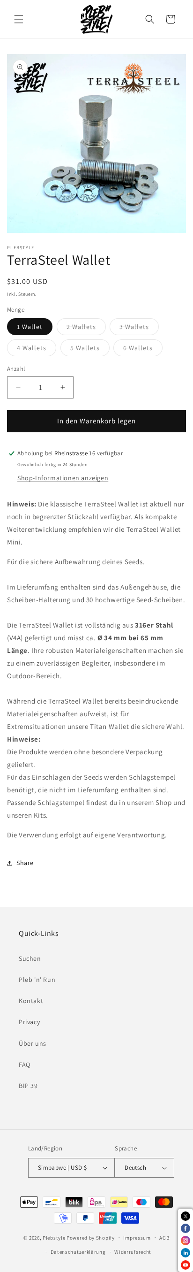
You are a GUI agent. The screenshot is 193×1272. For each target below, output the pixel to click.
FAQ (24, 1064)
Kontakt (31, 1000)
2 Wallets (86, 328)
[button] (18, 19)
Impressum (136, 1237)
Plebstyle (54, 1237)
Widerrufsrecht (132, 1252)
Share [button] (25, 862)
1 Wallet (30, 326)
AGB (164, 1237)
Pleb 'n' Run (37, 979)
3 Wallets (139, 328)
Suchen (30, 958)
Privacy (29, 1022)
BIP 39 (28, 1085)
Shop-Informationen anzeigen (62, 478)
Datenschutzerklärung (78, 1252)
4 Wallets (36, 349)
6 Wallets (143, 349)
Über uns (32, 1043)
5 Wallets (90, 349)
